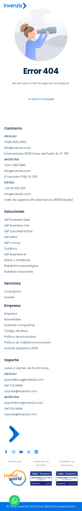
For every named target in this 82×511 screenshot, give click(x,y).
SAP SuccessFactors (18, 231)
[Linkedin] (36, 452)
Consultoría (12, 292)
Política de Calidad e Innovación (27, 342)
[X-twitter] (28, 452)
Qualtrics (10, 249)
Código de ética (15, 331)
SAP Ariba (10, 237)
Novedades (12, 319)
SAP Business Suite (17, 220)
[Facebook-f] (6, 452)
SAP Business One (16, 225)
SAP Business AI (15, 254)
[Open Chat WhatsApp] (14, 500)
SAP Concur (12, 243)
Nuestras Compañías (19, 325)
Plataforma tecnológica (21, 266)
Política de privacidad (20, 337)
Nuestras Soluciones (18, 272)
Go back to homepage (41, 99)
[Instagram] (13, 452)
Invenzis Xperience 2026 (21, 348)
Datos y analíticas (17, 260)
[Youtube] (21, 452)
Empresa (10, 314)
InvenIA (9, 297)
